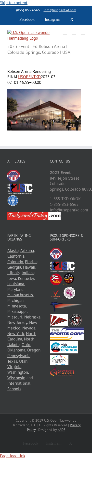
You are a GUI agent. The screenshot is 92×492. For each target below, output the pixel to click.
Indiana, (28, 272)
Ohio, (26, 344)
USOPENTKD (29, 76)
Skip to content (13, 2)
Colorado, (15, 261)
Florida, (31, 261)
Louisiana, (16, 283)
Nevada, (29, 328)
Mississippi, (17, 311)
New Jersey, (17, 322)
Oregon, (34, 350)
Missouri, (15, 317)
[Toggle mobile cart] (65, 32)
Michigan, (15, 300)
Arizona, (27, 250)
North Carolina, (21, 336)
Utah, (23, 361)
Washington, (18, 372)
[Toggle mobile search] (74, 32)
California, (16, 256)
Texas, (12, 361)
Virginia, (14, 366)
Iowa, (12, 278)
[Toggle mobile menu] (83, 32)
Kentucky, (26, 278)
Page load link (12, 456)
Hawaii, (29, 267)
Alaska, (13, 250)
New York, (16, 333)
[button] (44, 110)
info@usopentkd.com (60, 10)
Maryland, (15, 289)
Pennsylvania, (19, 355)
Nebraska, (32, 317)
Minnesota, (16, 306)
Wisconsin (16, 378)
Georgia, (14, 267)
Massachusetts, (20, 294)
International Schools (18, 386)
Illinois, (13, 272)
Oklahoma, (16, 350)
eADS (61, 429)
